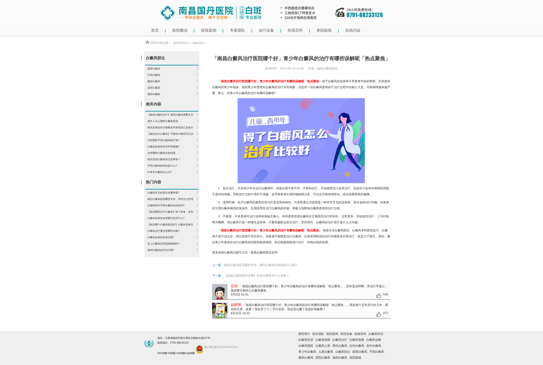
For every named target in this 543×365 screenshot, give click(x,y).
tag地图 (190, 353)
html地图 (162, 353)
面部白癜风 (359, 351)
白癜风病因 (322, 339)
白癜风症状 (305, 339)
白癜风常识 (375, 333)
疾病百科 (360, 333)
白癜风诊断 (373, 339)
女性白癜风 (356, 345)
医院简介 (304, 333)
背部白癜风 (322, 357)
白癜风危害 (356, 339)
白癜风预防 (305, 345)
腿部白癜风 (305, 357)
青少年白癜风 (307, 351)
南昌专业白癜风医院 (336, 230)
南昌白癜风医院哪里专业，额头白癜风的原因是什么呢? (260, 265)
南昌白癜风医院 (261, 252)
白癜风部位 (197, 42)
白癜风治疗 (339, 339)
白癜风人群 (322, 345)
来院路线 (355, 357)
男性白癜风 (339, 345)
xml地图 (180, 353)
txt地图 (172, 353)
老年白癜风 (373, 345)
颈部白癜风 (339, 357)
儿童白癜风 (325, 351)
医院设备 (346, 333)
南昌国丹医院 (181, 42)
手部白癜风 (376, 351)
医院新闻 (332, 333)
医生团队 (318, 333)
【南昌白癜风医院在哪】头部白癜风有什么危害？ (256, 275)
